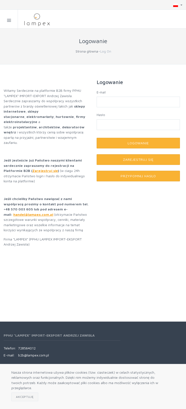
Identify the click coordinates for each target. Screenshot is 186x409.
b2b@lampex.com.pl (33, 355)
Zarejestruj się (45, 171)
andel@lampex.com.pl (34, 214)
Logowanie (138, 143)
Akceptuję (25, 397)
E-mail (101, 92)
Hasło (101, 115)
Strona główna (87, 51)
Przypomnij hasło (138, 176)
